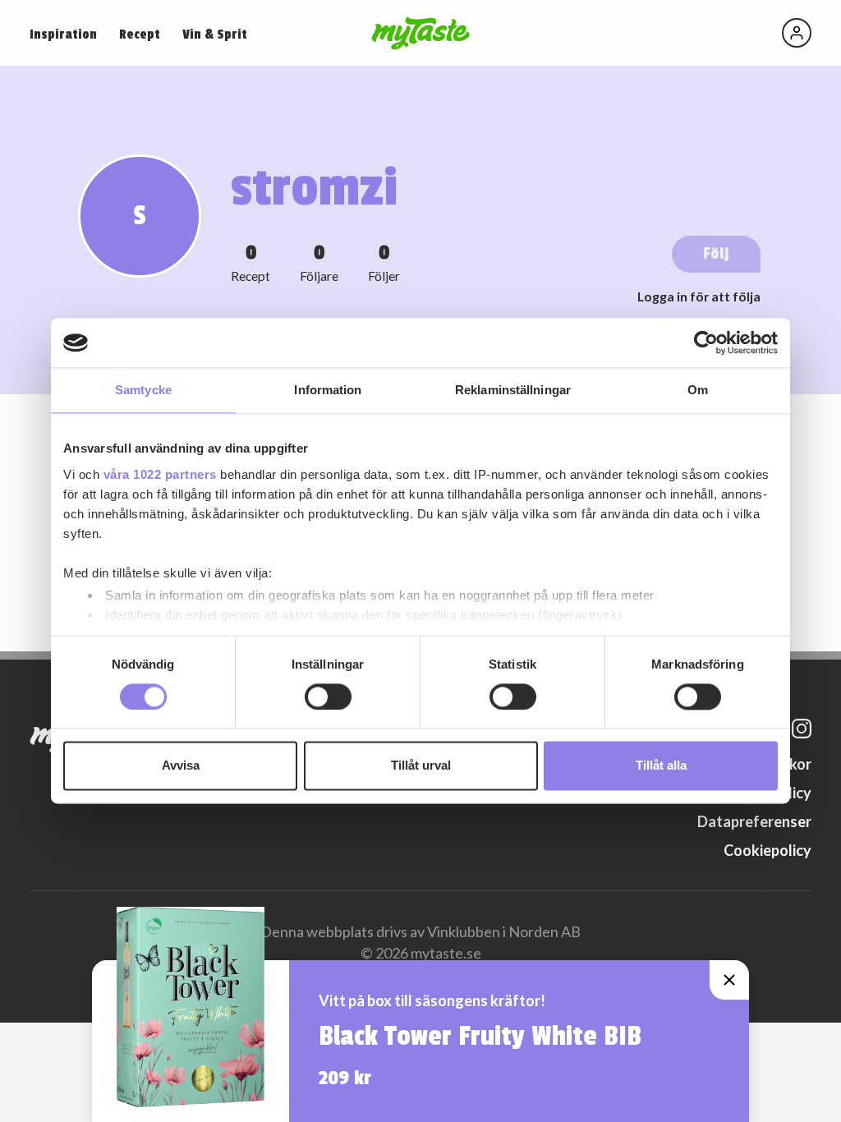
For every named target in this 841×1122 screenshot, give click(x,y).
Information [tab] (327, 390)
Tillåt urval (421, 766)
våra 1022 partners (160, 474)
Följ (716, 253)
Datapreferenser (754, 821)
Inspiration (63, 34)
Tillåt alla (661, 766)
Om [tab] (697, 390)
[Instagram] (801, 728)
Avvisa (181, 766)
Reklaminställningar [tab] (513, 390)
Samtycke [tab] (143, 390)
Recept (139, 34)
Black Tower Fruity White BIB (480, 1036)
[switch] (328, 696)
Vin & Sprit (214, 34)
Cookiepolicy (767, 850)
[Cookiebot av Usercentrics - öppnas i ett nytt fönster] (706, 342)
